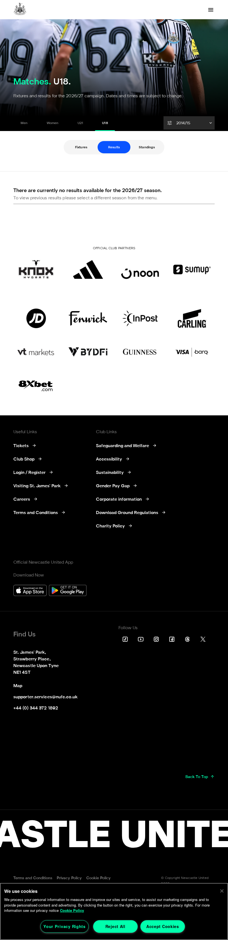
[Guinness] (140, 351)
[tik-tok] (125, 639)
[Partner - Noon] (140, 269)
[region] (114, 911)
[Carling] (192, 318)
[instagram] (156, 639)
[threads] (187, 639)
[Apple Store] (30, 591)
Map (17, 686)
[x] (203, 639)
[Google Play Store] (67, 591)
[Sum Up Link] (192, 269)
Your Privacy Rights (64, 926)
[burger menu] (211, 10)
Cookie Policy (72, 910)
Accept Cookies (162, 926)
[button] (189, 123)
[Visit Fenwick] (88, 318)
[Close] (222, 891)
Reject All (115, 926)
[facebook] (172, 639)
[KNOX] (36, 269)
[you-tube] (140, 639)
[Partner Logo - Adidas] (88, 269)
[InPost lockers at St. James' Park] (140, 318)
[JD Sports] (36, 318)
